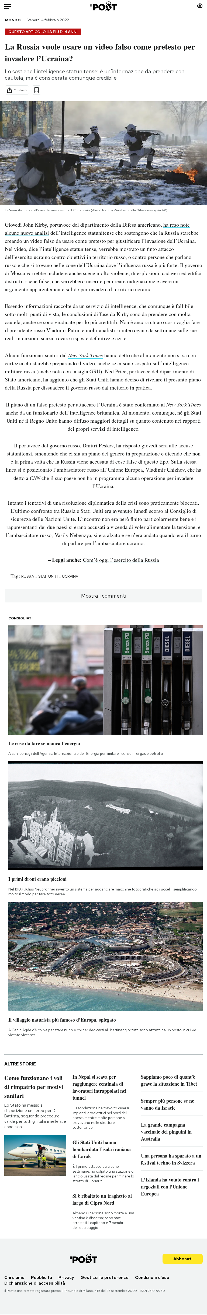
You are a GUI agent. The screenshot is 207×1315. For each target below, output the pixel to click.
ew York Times (87, 355)
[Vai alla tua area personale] (200, 6)
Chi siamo (14, 1277)
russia (27, 576)
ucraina (70, 576)
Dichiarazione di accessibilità (34, 1283)
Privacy (66, 1277)
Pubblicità (41, 1277)
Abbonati (182, 1259)
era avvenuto (118, 510)
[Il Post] (103, 6)
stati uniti (48, 576)
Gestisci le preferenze (105, 1277)
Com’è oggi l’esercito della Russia (121, 559)
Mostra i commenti (103, 595)
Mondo (13, 19)
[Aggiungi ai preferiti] (36, 90)
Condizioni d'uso (152, 1277)
